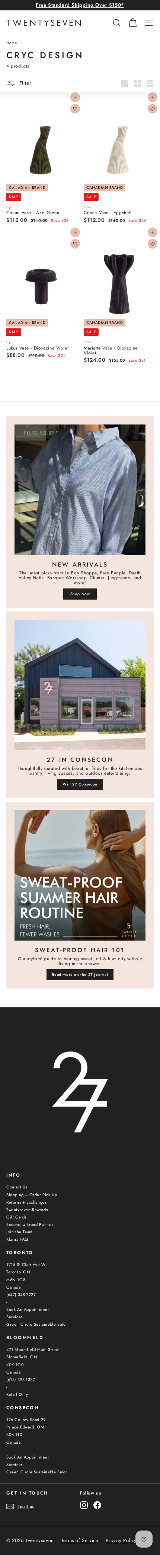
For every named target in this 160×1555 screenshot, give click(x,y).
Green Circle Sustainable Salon (37, 1324)
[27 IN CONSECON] (80, 685)
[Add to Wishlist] (75, 109)
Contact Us (16, 1187)
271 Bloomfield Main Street (33, 1349)
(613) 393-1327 (20, 1379)
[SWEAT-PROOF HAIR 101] (80, 875)
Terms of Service (80, 1540)
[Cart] (132, 23)
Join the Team (19, 1232)
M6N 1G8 (15, 1280)
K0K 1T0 (14, 1434)
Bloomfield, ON (21, 1357)
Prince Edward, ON (25, 1427)
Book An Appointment (27, 1309)
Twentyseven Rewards (27, 1210)
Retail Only (17, 1394)
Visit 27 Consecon (80, 784)
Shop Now (80, 594)
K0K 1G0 (15, 1365)
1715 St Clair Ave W (25, 1264)
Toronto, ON (18, 1272)
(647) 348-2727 (21, 1295)
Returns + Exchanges (26, 1202)
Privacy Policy (121, 1540)
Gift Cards (16, 1217)
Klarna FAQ (17, 1239)
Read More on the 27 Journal (80, 974)
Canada (13, 1287)
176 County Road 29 (26, 1420)
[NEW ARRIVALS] (80, 489)
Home (11, 43)
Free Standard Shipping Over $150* (80, 5)
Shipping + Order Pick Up (31, 1195)
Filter (24, 82)
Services (14, 1317)
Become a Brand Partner (29, 1224)
